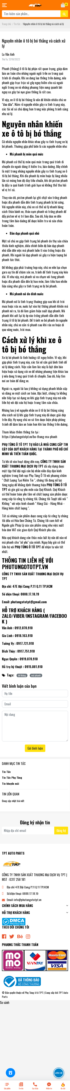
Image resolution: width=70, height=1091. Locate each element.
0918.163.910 (24, 635)
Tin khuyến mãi (10, 783)
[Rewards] (10, 1072)
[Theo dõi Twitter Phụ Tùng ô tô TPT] (11, 936)
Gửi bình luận (35, 748)
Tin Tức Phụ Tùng (12, 777)
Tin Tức (6, 772)
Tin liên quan (10, 794)
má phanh (36, 675)
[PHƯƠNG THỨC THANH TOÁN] (35, 960)
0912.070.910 (24, 628)
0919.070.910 (29, 659)
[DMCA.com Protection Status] (13, 921)
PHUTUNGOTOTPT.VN (25, 567)
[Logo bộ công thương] (21, 981)
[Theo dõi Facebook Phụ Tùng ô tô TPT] (4, 936)
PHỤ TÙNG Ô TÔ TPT (15, 444)
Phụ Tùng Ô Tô (37, 475)
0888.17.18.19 (30, 594)
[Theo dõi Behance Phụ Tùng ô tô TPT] (20, 936)
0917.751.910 (26, 651)
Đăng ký (61, 830)
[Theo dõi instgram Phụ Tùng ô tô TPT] (28, 936)
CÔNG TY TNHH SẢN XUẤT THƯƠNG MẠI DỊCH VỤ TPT (34, 464)
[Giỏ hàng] (63, 5)
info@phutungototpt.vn (27, 899)
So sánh (4, 1002)
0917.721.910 (25, 643)
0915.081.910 (34, 666)
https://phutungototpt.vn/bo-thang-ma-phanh (29, 436)
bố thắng (22, 675)
